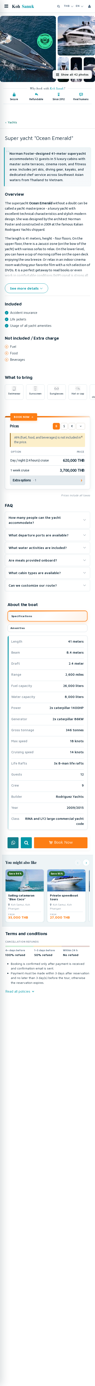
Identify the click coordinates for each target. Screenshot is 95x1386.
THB (67, 5)
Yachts (12, 122)
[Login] (89, 6)
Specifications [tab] (21, 616)
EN (78, 5)
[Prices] (80, 426)
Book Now (22, 416)
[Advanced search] (58, 6)
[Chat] (13, 842)
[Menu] (6, 6)
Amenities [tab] (17, 628)
